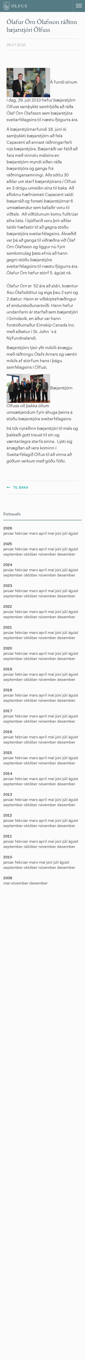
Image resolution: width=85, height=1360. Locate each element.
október (31, 555)
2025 (7, 544)
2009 (7, 878)
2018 (7, 690)
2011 (7, 837)
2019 (7, 670)
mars (34, 534)
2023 (7, 586)
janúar (9, 534)
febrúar (22, 534)
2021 (7, 628)
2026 (7, 529)
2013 (7, 795)
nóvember (47, 555)
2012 (7, 816)
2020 (7, 649)
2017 (7, 711)
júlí (65, 534)
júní (58, 534)
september (13, 555)
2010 (7, 857)
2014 (7, 774)
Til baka (20, 487)
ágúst (73, 534)
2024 (7, 565)
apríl (43, 534)
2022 (7, 607)
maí (51, 534)
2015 (7, 753)
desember (66, 555)
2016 (7, 732)
